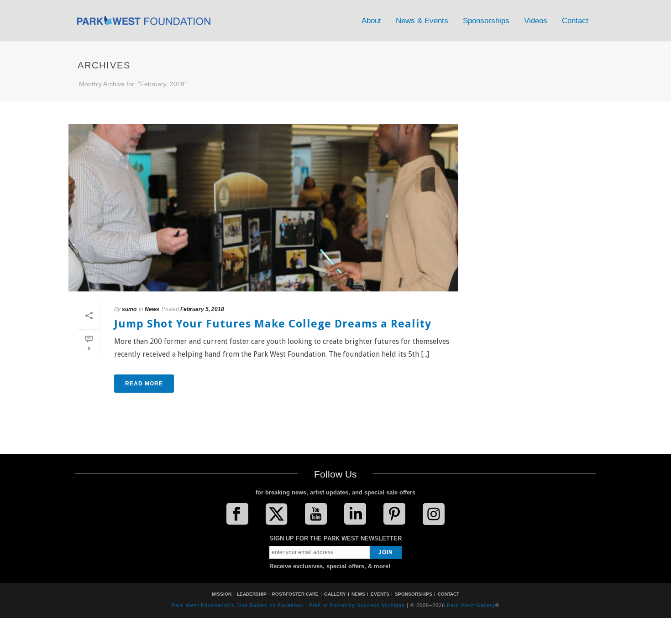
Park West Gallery (471, 605)
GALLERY (335, 594)
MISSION (221, 594)
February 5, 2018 (202, 309)
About (371, 20)
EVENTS (380, 594)
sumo (129, 309)
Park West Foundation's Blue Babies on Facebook (238, 605)
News (152, 309)
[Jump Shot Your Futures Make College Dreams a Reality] (263, 207)
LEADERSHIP (252, 594)
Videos (535, 20)
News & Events (422, 20)
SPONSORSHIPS (413, 594)
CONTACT (448, 594)
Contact (575, 20)
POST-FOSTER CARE (295, 594)
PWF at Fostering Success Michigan (357, 605)
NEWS (358, 594)
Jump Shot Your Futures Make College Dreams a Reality (272, 323)
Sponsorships (486, 20)
